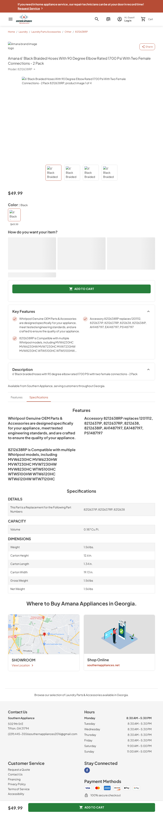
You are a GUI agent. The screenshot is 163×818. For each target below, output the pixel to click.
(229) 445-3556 (18, 734)
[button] (108, 19)
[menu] (10, 19)
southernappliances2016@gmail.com (53, 734)
